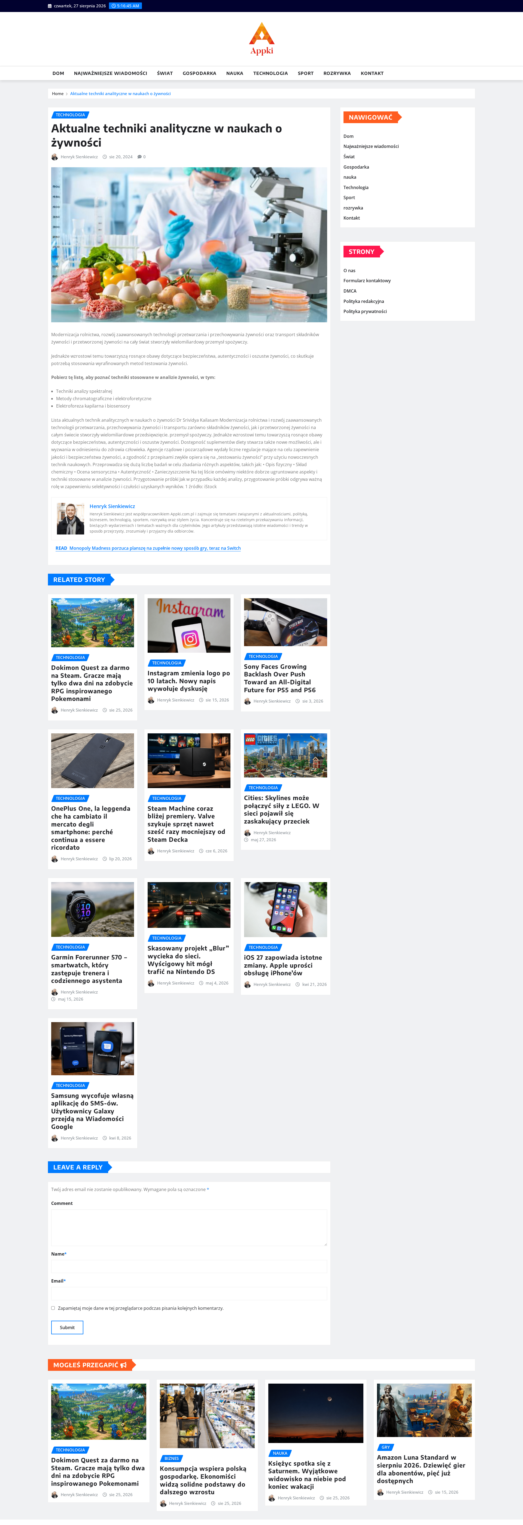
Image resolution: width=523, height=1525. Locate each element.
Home (58, 93)
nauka (235, 73)
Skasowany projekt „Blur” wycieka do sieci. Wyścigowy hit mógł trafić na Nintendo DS (188, 959)
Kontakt (372, 73)
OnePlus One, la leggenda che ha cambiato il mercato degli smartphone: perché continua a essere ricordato (90, 827)
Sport (306, 73)
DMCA (350, 291)
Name (59, 1254)
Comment (62, 1203)
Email (58, 1281)
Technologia (270, 73)
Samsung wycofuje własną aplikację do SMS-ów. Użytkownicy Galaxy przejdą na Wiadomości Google (92, 1111)
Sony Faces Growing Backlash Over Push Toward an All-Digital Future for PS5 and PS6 (280, 678)
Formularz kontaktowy (367, 281)
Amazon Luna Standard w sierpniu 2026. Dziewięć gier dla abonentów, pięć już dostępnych (421, 1468)
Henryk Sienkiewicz (79, 156)
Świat (165, 73)
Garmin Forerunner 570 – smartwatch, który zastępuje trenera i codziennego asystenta (89, 968)
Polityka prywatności (365, 311)
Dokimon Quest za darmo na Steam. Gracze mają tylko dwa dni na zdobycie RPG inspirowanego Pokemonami (92, 683)
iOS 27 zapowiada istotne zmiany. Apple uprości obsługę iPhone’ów (283, 965)
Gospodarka (200, 73)
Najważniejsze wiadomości (110, 73)
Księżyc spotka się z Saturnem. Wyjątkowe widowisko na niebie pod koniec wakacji (307, 1474)
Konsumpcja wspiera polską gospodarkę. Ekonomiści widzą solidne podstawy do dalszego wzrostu (203, 1480)
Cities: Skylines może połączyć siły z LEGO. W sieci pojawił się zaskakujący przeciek (282, 809)
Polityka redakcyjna (363, 301)
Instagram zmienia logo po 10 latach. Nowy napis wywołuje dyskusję (189, 680)
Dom (58, 73)
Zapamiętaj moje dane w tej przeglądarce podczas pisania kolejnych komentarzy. (141, 1308)
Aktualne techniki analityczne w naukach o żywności (120, 93)
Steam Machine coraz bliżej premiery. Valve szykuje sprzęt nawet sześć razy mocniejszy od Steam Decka (187, 823)
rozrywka (337, 73)
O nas (349, 271)
